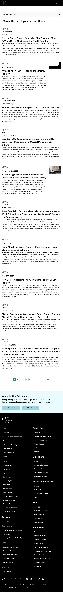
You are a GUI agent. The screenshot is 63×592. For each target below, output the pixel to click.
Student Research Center (42, 559)
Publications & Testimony (42, 551)
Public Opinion (7, 504)
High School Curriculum (41, 547)
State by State (39, 490)
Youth (5, 456)
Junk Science (7, 492)
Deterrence (7, 477)
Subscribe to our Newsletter (13, 579)
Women (36, 452)
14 (39, 379)
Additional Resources (41, 536)
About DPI (37, 507)
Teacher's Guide (39, 563)
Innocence (6, 485)
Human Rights (7, 481)
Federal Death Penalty (41, 494)
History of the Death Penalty (12, 538)
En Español (37, 566)
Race (4, 441)
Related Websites (40, 555)
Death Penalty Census (10, 547)
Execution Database (9, 551)
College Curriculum (40, 539)
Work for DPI (38, 518)
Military (36, 498)
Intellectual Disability (10, 445)
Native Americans (40, 448)
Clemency (6, 469)
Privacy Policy (38, 522)
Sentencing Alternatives (11, 508)
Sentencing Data (8, 562)
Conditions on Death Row (42, 436)
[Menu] (60, 3)
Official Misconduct (9, 500)
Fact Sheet (6, 534)
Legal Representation (10, 496)
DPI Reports (7, 571)
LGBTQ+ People (8, 452)
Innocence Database (10, 555)
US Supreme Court (9, 512)
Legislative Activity (9, 559)
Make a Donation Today (11, 408)
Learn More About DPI (30, 408)
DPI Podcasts (38, 543)
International (7, 488)
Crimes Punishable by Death (12, 530)
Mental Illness (7, 449)
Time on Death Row (40, 440)
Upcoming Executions (41, 465)
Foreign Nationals (40, 444)
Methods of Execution (41, 473)
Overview (6, 432)
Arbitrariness (7, 465)
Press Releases (39, 515)
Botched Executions (40, 477)
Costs (5, 473)
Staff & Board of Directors (43, 511)
